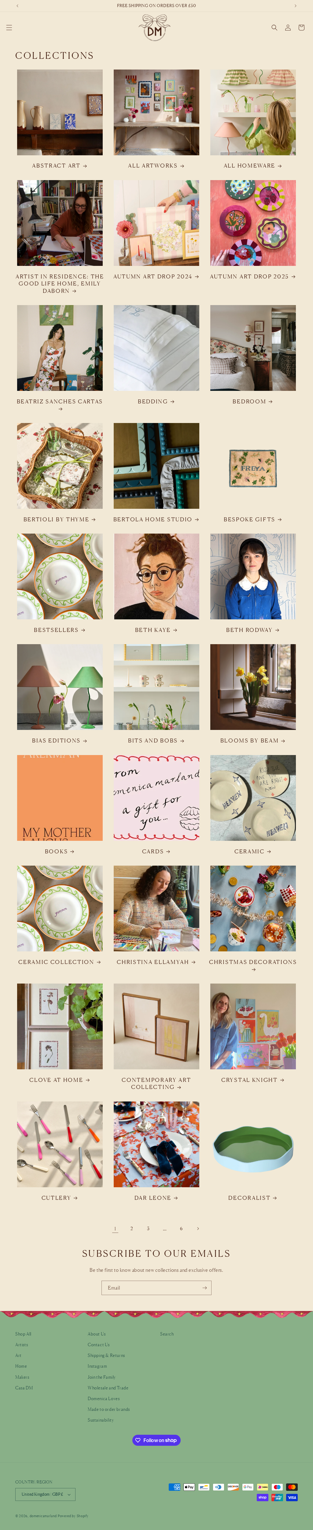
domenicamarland (43, 1516)
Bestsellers (56, 629)
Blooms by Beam (249, 740)
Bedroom (249, 401)
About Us (97, 1333)
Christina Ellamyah (153, 961)
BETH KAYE (153, 629)
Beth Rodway (249, 629)
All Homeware (249, 165)
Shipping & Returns (106, 1355)
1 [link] (115, 1229)
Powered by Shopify (73, 1516)
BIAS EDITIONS (56, 740)
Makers (22, 1377)
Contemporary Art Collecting (156, 1083)
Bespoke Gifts (249, 519)
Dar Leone (152, 1197)
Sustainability (101, 1419)
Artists (21, 1344)
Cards (153, 851)
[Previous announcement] (17, 6)
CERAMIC (249, 851)
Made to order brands (109, 1409)
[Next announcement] (295, 6)
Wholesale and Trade (108, 1387)
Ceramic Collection (56, 961)
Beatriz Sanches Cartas (60, 401)
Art (18, 1355)
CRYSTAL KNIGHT (249, 1079)
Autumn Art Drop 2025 (249, 276)
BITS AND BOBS (153, 740)
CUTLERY (57, 1197)
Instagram (97, 1366)
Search (167, 1333)
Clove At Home (56, 1079)
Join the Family (102, 1377)
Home (21, 1366)
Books (56, 851)
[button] (9, 27)
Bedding (153, 401)
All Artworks (153, 165)
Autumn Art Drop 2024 (153, 276)
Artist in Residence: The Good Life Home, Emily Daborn (60, 283)
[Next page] (197, 1228)
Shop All (23, 1333)
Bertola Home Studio (153, 519)
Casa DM (24, 1387)
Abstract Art (56, 165)
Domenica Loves (104, 1398)
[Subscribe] (204, 1288)
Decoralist (249, 1197)
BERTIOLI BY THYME (57, 519)
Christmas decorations (253, 961)
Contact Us (99, 1344)
